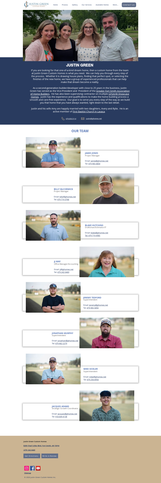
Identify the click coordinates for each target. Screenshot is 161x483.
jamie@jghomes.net (99, 161)
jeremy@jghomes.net (98, 305)
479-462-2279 (61, 343)
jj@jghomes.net (66, 269)
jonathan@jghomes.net (68, 340)
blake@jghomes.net (99, 232)
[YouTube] (38, 468)
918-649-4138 (61, 416)
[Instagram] (26, 468)
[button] (87, 5)
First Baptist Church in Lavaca (89, 111)
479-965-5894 (93, 308)
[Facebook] (32, 468)
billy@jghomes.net (68, 196)
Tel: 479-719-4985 (92, 235)
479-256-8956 (93, 379)
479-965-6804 (94, 163)
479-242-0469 (63, 272)
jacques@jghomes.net (67, 414)
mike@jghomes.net (97, 377)
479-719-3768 (63, 199)
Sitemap (27, 473)
